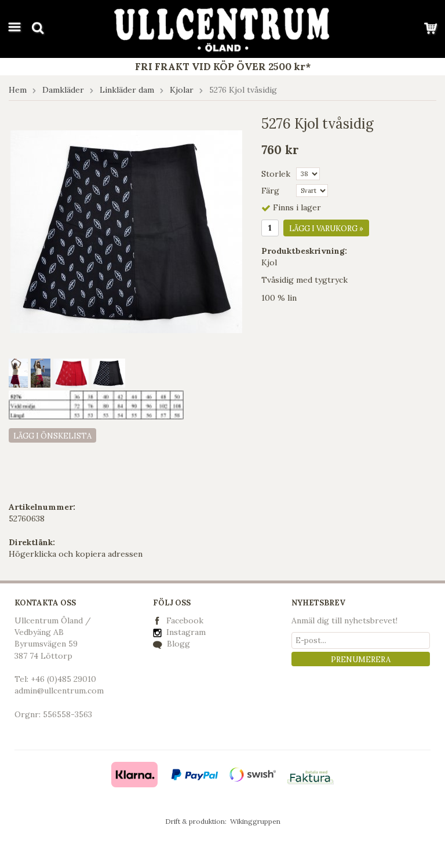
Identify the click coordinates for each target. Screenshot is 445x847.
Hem (18, 90)
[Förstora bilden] (126, 231)
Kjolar (182, 90)
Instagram (185, 632)
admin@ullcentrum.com (59, 690)
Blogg (177, 643)
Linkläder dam (127, 90)
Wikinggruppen (255, 821)
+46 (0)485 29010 (63, 679)
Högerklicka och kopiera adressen (76, 554)
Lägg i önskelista (52, 436)
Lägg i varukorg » (326, 228)
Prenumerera (361, 660)
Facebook (184, 620)
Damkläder (63, 90)
